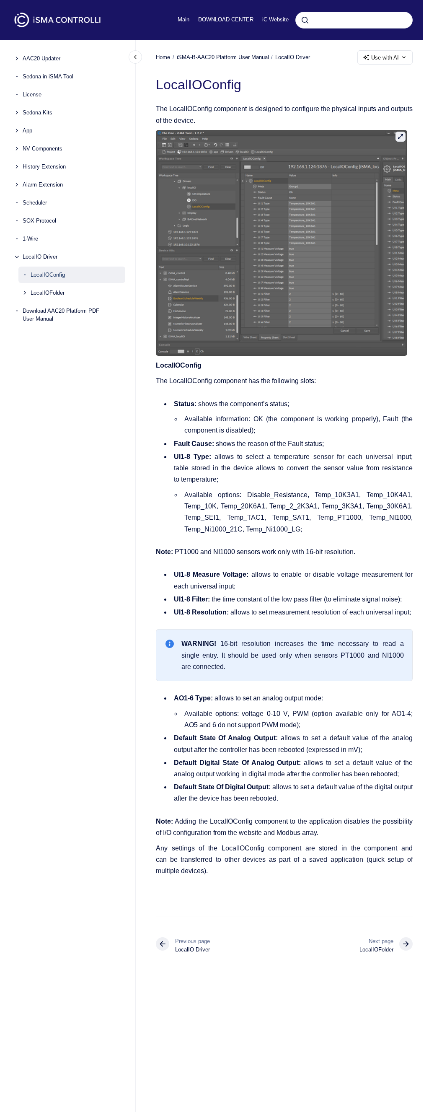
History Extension (44, 166)
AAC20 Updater (41, 58)
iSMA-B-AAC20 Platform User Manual (223, 57)
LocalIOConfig (48, 275)
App (27, 130)
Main (183, 19)
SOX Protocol (39, 221)
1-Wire (30, 239)
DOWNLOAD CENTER (225, 19)
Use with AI (385, 57)
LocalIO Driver (40, 257)
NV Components (42, 148)
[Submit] (305, 20)
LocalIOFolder (48, 293)
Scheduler (35, 203)
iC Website (275, 19)
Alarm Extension (43, 184)
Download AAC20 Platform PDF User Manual (61, 315)
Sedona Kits (37, 112)
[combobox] (354, 20)
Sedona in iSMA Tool (48, 76)
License (32, 94)
